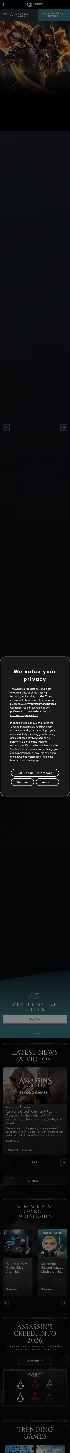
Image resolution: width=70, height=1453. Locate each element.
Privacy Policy (34, 703)
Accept (47, 782)
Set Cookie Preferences (35, 772)
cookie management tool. (24, 715)
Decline (22, 782)
